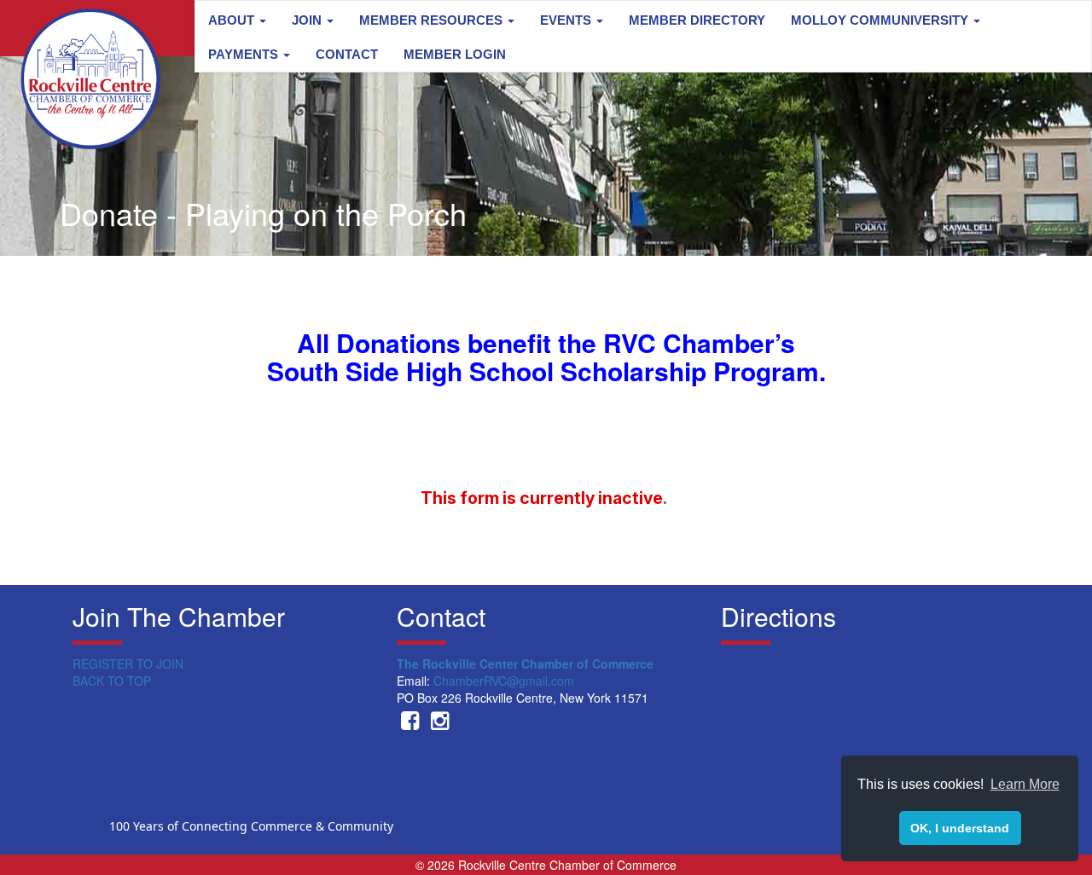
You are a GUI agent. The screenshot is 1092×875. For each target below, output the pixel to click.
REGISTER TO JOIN (128, 663)
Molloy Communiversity (881, 20)
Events (567, 20)
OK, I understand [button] (959, 828)
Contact (347, 54)
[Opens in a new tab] (410, 723)
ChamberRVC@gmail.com (503, 680)
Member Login (455, 54)
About (233, 20)
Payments (245, 54)
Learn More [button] (1025, 784)
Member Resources (432, 20)
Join (308, 20)
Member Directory (697, 20)
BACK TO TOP (112, 680)
